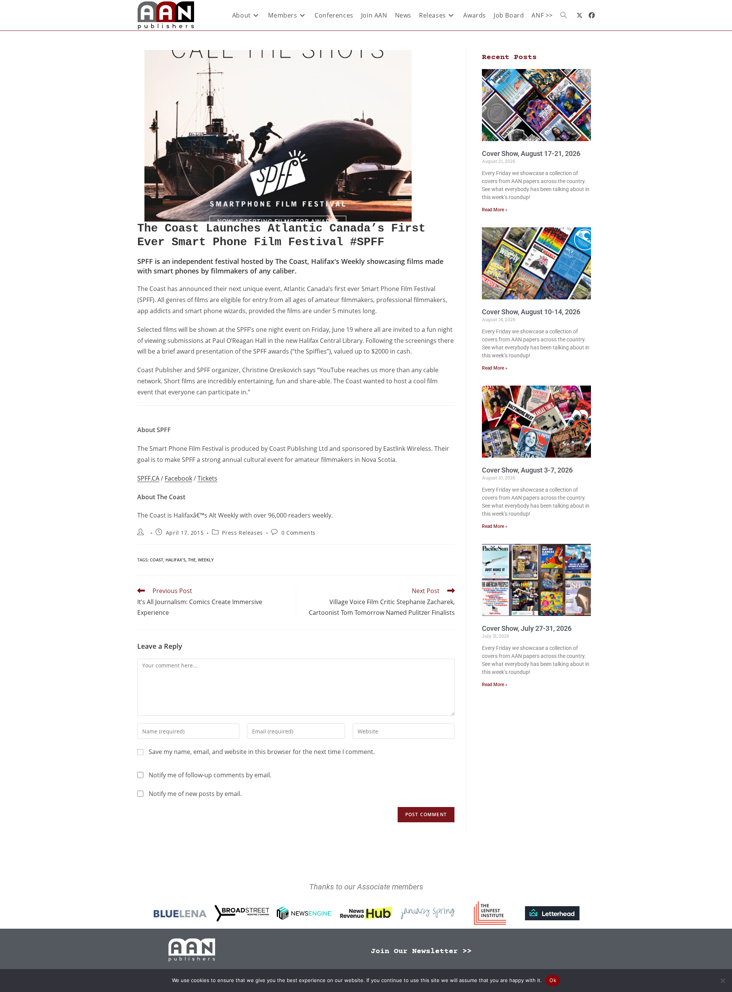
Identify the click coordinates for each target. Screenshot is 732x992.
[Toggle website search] (563, 15)
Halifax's (175, 560)
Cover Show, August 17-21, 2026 (531, 154)
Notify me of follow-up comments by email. (210, 775)
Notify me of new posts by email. (195, 793)
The (192, 560)
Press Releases (242, 532)
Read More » (494, 209)
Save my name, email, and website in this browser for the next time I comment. (262, 752)
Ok (552, 980)
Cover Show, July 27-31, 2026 (526, 628)
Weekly (206, 560)
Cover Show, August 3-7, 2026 (527, 470)
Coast (156, 560)
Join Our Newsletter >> (421, 951)
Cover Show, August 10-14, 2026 (531, 312)
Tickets (207, 478)
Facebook (178, 478)
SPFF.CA (148, 478)
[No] (722, 980)
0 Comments (298, 532)
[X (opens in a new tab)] (579, 15)
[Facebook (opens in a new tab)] (592, 15)
